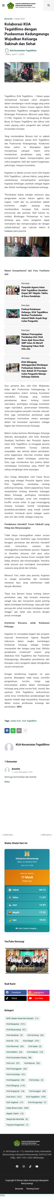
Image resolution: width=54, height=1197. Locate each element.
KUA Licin (13, 1063)
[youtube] (36, 1166)
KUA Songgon (37, 1091)
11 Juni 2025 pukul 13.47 (22, 772)
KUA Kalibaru (14, 1052)
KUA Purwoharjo (15, 1074)
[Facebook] (7, 730)
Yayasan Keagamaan (17, 1125)
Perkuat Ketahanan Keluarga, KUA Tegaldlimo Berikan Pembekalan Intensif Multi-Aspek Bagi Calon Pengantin (34, 315)
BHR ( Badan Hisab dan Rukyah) (22, 1018)
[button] (3, 5)
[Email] (19, 730)
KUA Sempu (36, 1080)
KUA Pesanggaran (16, 1069)
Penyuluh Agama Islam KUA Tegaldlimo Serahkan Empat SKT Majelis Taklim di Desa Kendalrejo (34, 292)
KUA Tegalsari (14, 1102)
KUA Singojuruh (15, 1091)
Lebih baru (8, 835)
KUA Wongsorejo (37, 1102)
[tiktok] (30, 1166)
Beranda (8, 19)
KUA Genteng (35, 1035)
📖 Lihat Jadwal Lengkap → (27, 928)
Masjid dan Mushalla (17, 1119)
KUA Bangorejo (15, 1024)
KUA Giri (12, 1041)
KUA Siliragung (15, 1085)
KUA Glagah (31, 1041)
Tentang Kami (32, 1188)
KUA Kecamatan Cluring (19, 1057)
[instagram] (23, 1166)
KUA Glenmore (15, 1046)
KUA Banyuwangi (16, 1029)
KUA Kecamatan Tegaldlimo (33, 744)
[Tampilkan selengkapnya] (25, 730)
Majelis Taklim (15, 1113)
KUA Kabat (34, 1046)
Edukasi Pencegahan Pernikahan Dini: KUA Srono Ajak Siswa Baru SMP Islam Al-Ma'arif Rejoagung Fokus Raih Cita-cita (32, 341)
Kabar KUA (20, 19)
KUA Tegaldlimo (29, 721)
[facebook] (17, 1166)
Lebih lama (46, 835)
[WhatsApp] (13, 730)
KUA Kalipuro (35, 1052)
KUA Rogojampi (15, 1080)
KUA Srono (13, 1097)
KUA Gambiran (14, 1035)
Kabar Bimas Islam (17, 1108)
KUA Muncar (32, 1063)
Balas (7, 781)
